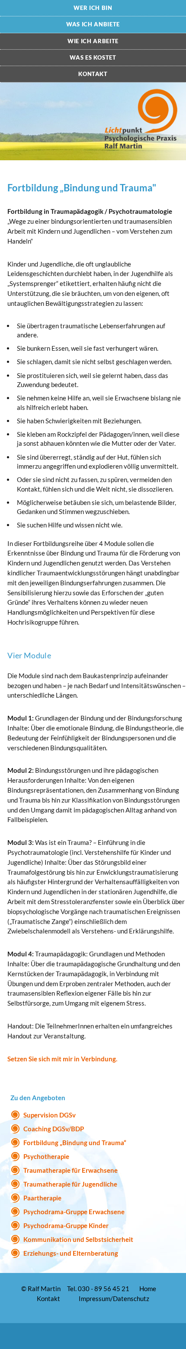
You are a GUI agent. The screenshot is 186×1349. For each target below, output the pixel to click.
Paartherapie (42, 1198)
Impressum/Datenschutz (114, 1298)
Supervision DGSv (49, 1115)
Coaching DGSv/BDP (53, 1129)
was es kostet (93, 57)
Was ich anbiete (93, 24)
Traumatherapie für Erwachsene (70, 1170)
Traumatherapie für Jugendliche (70, 1184)
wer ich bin (93, 7)
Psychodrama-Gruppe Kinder (66, 1225)
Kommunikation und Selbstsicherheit (78, 1239)
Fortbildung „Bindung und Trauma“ (74, 1142)
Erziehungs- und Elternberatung (70, 1253)
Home (147, 1288)
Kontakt (93, 73)
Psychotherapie (46, 1156)
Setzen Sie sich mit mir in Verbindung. (62, 1059)
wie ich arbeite (93, 41)
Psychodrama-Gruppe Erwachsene (74, 1212)
